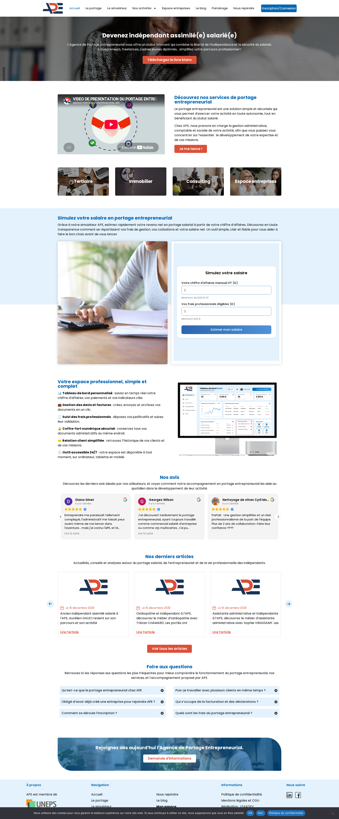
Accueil (74, 8)
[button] (278, 517)
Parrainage (220, 8)
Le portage (94, 8)
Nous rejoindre (243, 8)
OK (250, 812)
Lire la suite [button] (72, 533)
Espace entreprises (176, 8)
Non (260, 812)
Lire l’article (69, 632)
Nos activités (141, 8)
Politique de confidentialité (286, 812)
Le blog (201, 8)
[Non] (332, 813)
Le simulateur (117, 8)
